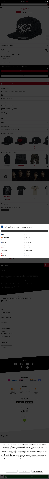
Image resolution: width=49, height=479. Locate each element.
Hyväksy (12, 471)
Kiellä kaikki (24, 471)
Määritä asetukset (37, 471)
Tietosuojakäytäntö (19, 458)
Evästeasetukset (36, 456)
